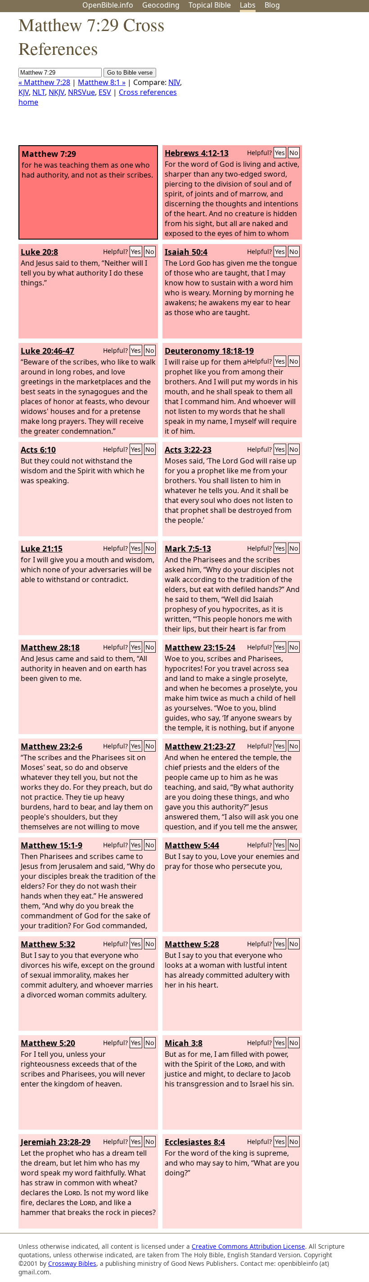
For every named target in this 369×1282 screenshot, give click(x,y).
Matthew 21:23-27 (200, 746)
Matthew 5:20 (48, 1042)
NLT (38, 92)
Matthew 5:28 (192, 944)
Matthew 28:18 (50, 647)
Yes (280, 152)
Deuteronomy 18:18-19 (209, 350)
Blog (272, 5)
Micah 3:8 (183, 1042)
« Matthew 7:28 (44, 82)
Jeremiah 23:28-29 (55, 1141)
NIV (174, 82)
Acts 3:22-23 (188, 449)
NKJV (56, 92)
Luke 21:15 (42, 548)
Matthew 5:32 (48, 944)
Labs (248, 5)
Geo (161, 5)
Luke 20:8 (39, 251)
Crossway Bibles (72, 1263)
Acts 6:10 (38, 449)
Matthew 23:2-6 (51, 746)
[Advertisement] (278, 82)
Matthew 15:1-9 (51, 845)
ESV (105, 92)
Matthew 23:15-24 (200, 647)
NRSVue (81, 92)
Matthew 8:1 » (102, 82)
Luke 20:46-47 (47, 350)
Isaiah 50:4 (186, 251)
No (293, 152)
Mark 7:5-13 (188, 548)
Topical (210, 5)
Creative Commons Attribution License (248, 1246)
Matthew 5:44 (192, 845)
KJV (23, 92)
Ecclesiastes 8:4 (195, 1141)
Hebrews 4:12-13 (197, 152)
